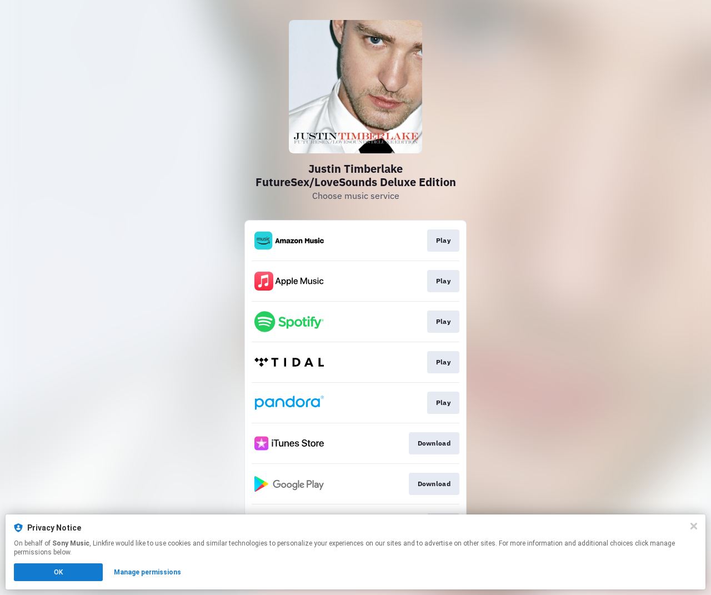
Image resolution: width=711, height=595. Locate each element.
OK (58, 572)
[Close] (694, 526)
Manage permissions (147, 572)
